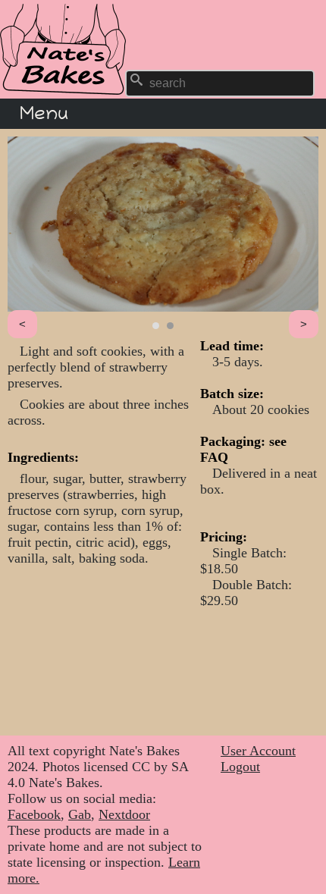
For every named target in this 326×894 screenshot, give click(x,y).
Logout (240, 766)
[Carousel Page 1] (155, 325)
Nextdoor (124, 814)
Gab (79, 814)
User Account (258, 750)
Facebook (34, 814)
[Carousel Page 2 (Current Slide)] (170, 325)
